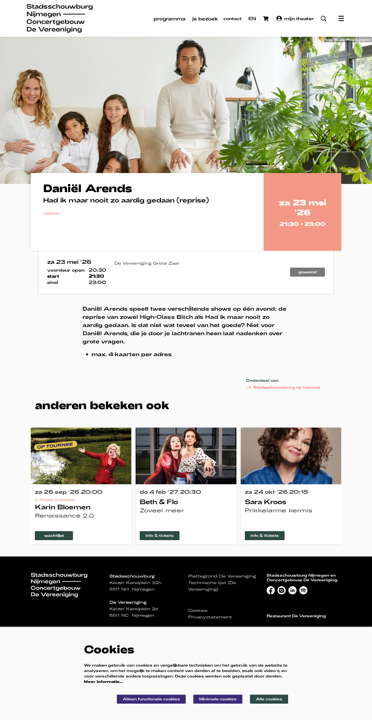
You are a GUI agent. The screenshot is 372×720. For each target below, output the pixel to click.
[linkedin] (292, 590)
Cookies (198, 610)
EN (252, 18)
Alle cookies (269, 699)
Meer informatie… (103, 681)
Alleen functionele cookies (151, 699)
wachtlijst (54, 535)
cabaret (51, 213)
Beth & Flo (159, 502)
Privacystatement (210, 617)
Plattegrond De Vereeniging (222, 576)
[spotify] (303, 590)
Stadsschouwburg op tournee (287, 387)
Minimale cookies (218, 699)
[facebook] (271, 590)
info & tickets (159, 535)
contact (232, 18)
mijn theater (299, 18)
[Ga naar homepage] (60, 18)
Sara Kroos (265, 502)
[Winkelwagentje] (266, 18)
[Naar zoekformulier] (323, 18)
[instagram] (282, 590)
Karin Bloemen (62, 507)
